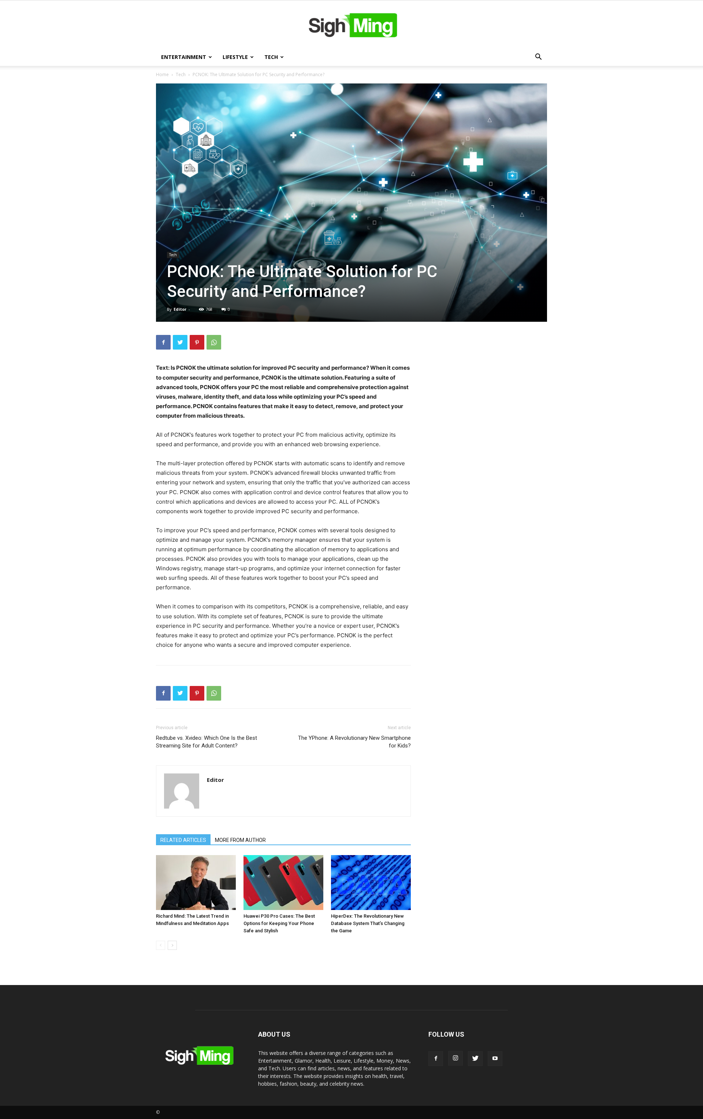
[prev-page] (160, 945)
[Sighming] (351, 25)
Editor (180, 309)
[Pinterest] (197, 342)
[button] (538, 57)
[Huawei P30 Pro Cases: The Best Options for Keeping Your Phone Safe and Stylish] (283, 882)
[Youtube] (495, 1058)
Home (162, 74)
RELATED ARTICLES (183, 840)
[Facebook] (163, 342)
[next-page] (172, 945)
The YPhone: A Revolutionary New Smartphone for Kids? (354, 742)
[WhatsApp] (214, 342)
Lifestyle (235, 56)
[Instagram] (455, 1058)
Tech (271, 56)
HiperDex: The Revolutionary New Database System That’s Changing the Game (368, 923)
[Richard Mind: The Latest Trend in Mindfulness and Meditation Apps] (196, 882)
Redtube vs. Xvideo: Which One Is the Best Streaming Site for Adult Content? (206, 742)
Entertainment (183, 56)
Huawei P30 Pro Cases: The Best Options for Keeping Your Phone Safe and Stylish (279, 923)
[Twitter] (180, 342)
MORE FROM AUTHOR (240, 840)
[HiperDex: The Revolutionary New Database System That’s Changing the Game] (371, 882)
